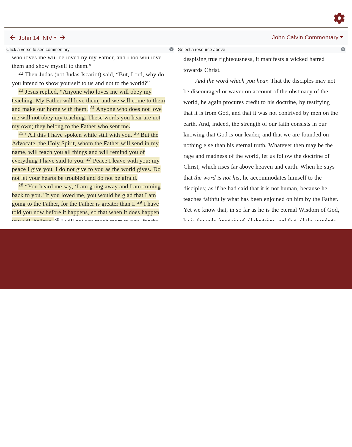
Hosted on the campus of (148, 273)
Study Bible (295, 10)
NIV (47, 38)
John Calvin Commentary (305, 37)
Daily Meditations (248, 10)
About (175, 248)
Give (223, 248)
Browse (169, 10)
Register (337, 10)
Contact (213, 248)
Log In (318, 10)
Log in (130, 248)
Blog (274, 10)
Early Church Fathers (205, 10)
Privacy (200, 248)
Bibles (165, 248)
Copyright (188, 248)
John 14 (29, 38)
